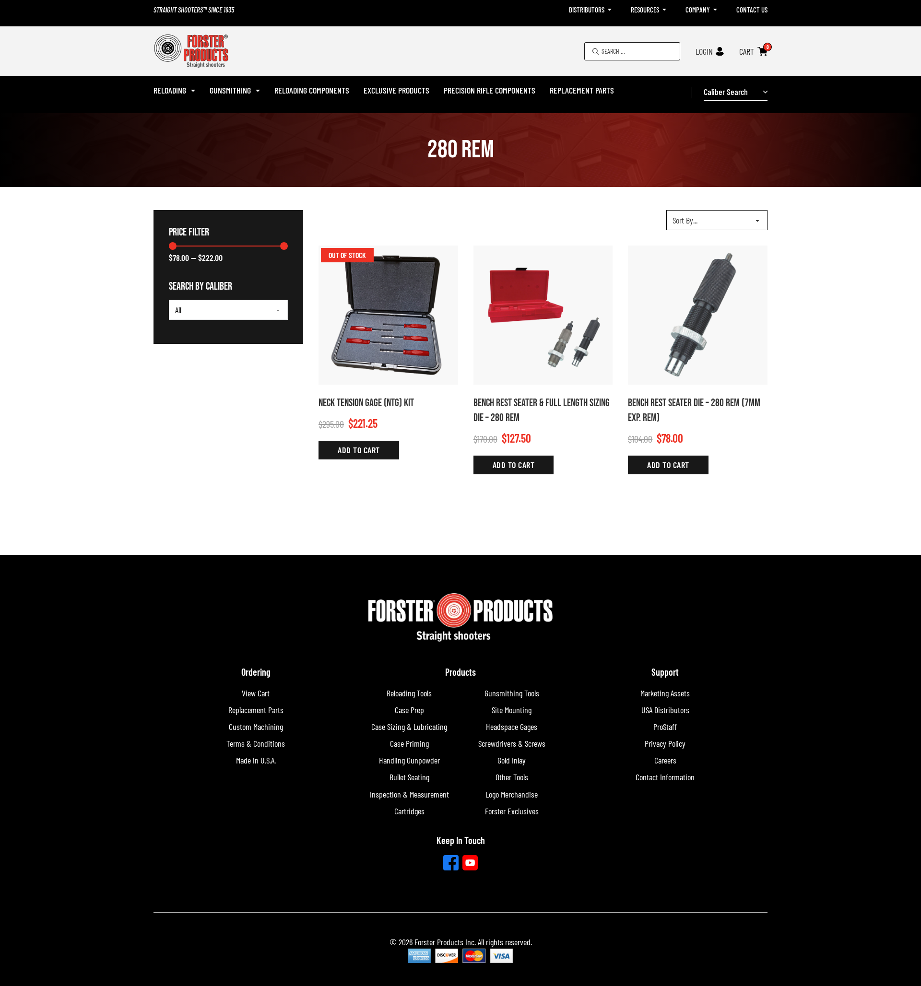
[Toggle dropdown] (610, 9)
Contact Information (665, 777)
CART (746, 51)
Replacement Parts (582, 90)
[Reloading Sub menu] (193, 90)
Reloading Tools (409, 693)
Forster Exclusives (512, 811)
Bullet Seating (409, 777)
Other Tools (512, 777)
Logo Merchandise (511, 794)
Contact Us (752, 9)
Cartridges (409, 811)
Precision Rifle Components (489, 90)
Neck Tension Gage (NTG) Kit (366, 403)
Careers (665, 760)
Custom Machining (256, 726)
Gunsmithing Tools (511, 693)
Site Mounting (511, 709)
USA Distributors (665, 709)
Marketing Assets (665, 693)
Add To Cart (359, 450)
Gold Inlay (511, 760)
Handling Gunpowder (409, 760)
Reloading (170, 90)
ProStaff (665, 726)
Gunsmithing (230, 90)
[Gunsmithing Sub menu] (258, 90)
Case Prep (409, 709)
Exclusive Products (396, 90)
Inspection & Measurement (409, 794)
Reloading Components (311, 90)
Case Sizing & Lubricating (409, 726)
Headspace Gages (511, 726)
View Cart (256, 693)
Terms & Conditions (255, 743)
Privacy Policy (665, 743)
